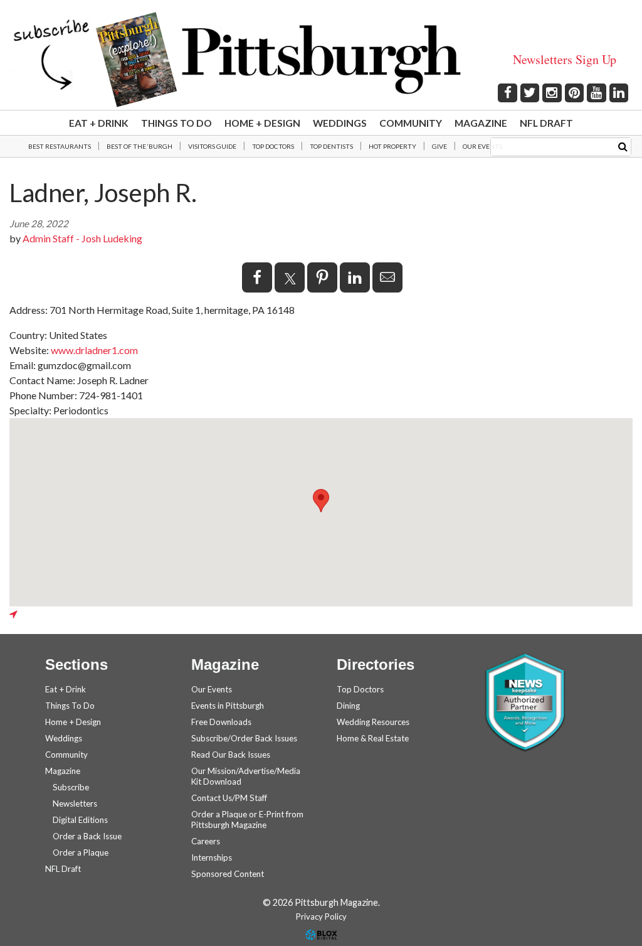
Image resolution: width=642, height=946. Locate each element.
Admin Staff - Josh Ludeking (82, 238)
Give (439, 146)
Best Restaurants (59, 146)
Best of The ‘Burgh (139, 146)
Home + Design (262, 123)
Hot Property (392, 146)
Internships (211, 857)
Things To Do (176, 123)
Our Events (482, 146)
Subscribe (71, 787)
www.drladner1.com (94, 350)
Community (410, 123)
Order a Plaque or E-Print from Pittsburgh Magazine (247, 819)
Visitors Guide (212, 146)
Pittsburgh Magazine (321, 60)
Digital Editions (80, 820)
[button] (321, 500)
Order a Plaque (80, 852)
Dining (348, 706)
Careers (205, 841)
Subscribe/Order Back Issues (244, 738)
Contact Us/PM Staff (229, 798)
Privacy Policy (321, 916)
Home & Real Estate (373, 738)
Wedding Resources (373, 722)
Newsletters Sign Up (564, 59)
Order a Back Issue (87, 836)
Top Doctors (273, 146)
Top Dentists (331, 146)
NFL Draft (546, 123)
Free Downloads (221, 722)
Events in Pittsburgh (227, 706)
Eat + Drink (99, 123)
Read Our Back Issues (230, 755)
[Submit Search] (623, 146)
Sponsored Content (227, 874)
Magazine (481, 123)
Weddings (340, 123)
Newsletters (75, 803)
